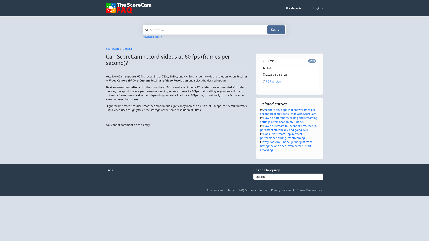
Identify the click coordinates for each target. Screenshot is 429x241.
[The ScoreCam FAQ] (128, 8)
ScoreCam (112, 49)
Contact (263, 190)
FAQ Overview (214, 190)
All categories (294, 8)
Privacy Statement (282, 190)
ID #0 (312, 60)
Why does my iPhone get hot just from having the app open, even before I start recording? (286, 146)
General (127, 49)
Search (276, 29)
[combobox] (214, 30)
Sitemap (231, 190)
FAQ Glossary (247, 190)
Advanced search (152, 36)
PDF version (273, 81)
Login (317, 8)
